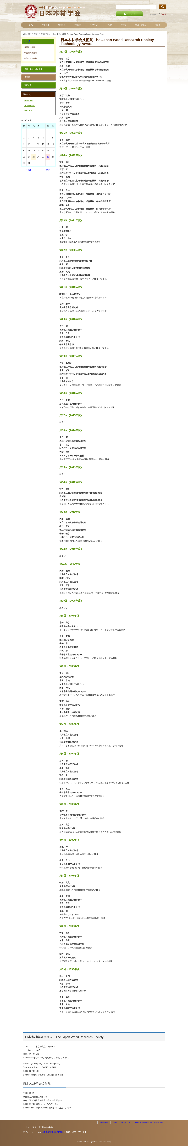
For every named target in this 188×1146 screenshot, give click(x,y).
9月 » (48, 170)
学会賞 (27, 41)
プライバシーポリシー (121, 1122)
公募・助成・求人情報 (33, 69)
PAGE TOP (181, 1109)
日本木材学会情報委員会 (52, 1132)
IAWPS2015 (28, 110)
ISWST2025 (28, 101)
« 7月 (28, 170)
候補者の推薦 (29, 47)
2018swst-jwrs (29, 105)
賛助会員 (28, 85)
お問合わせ (103, 1122)
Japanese (154, 14)
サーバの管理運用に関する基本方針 (148, 1122)
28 (48, 157)
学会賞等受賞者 (30, 53)
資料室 (27, 77)
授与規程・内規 (30, 58)
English (163, 14)
